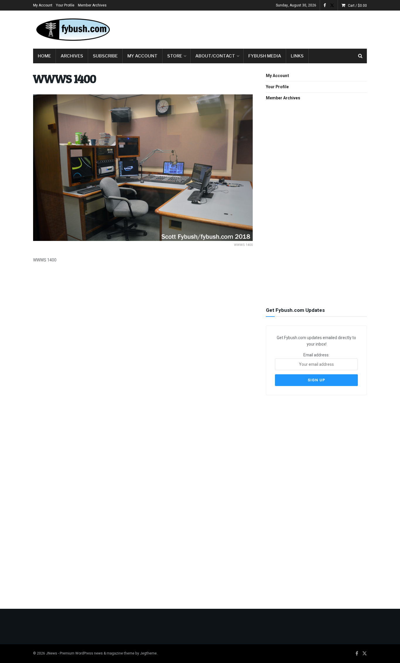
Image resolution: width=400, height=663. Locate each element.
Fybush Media (264, 56)
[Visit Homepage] (72, 29)
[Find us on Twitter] (332, 5)
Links (297, 56)
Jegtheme (148, 653)
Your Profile (65, 5)
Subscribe (105, 56)
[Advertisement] (260, 28)
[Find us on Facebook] (325, 5)
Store (174, 56)
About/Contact (215, 56)
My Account (42, 5)
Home (44, 56)
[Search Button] (360, 56)
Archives (72, 56)
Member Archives (92, 5)
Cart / (357, 5)
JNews (51, 653)
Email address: (316, 355)
